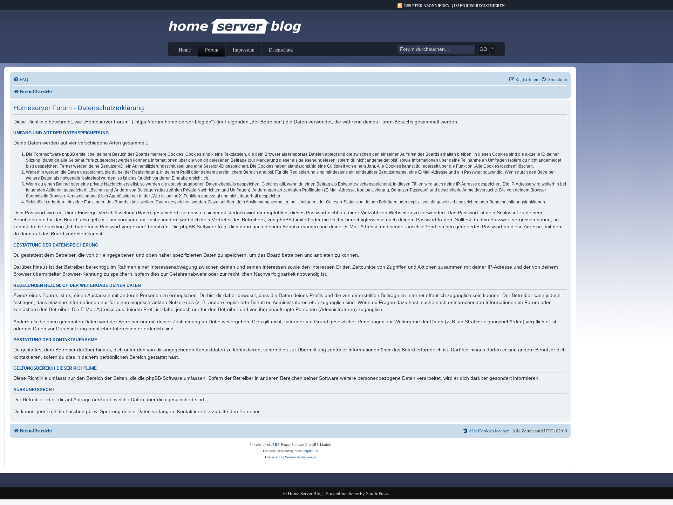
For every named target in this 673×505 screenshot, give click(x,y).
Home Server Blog (305, 494)
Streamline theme (342, 494)
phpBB (272, 444)
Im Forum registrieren (479, 5)
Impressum (243, 49)
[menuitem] (20, 79)
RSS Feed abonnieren (426, 5)
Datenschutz (281, 49)
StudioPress (377, 494)
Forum (211, 49)
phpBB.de (311, 450)
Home (185, 49)
